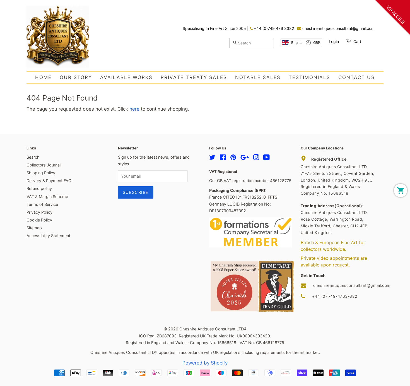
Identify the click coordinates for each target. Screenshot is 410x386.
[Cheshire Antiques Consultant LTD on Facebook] (223, 158)
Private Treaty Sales (194, 77)
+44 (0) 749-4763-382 (334, 296)
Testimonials (309, 77)
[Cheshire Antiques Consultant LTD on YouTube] (266, 158)
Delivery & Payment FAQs (50, 180)
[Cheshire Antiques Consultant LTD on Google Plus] (244, 158)
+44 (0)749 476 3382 (273, 28)
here (134, 109)
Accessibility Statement (48, 235)
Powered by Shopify (205, 363)
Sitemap (34, 227)
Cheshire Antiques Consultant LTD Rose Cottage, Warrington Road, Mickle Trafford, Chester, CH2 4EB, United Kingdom (335, 219)
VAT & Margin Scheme (47, 196)
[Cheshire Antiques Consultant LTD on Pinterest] (233, 158)
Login (334, 41)
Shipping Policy (40, 172)
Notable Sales (258, 77)
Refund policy (39, 188)
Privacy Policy (39, 212)
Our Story (76, 77)
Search (33, 157)
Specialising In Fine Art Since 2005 (215, 28)
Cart (357, 41)
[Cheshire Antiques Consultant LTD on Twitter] (212, 158)
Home (43, 77)
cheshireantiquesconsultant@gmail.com (338, 28)
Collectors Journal (43, 165)
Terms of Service (42, 204)
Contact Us (356, 77)
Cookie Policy (39, 220)
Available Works (126, 77)
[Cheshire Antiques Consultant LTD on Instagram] (256, 158)
